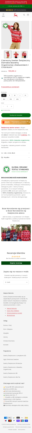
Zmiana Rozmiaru (9, 341)
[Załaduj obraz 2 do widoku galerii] (16, 54)
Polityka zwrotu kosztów (24, 424)
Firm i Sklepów (7, 329)
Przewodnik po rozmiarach (10, 87)
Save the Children (13, 311)
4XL (17, 99)
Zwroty (5, 337)
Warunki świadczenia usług (23, 427)
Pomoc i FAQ (7, 325)
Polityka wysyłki (12, 429)
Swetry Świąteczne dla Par (11, 377)
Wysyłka (6, 333)
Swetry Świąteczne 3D (10, 373)
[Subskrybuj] (27, 282)
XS (4, 95)
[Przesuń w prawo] (30, 55)
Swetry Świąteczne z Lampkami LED (14, 355)
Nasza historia (12, 308)
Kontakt (5, 345)
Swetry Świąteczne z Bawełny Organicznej (12, 368)
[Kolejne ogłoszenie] (29, 6)
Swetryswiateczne (11, 424)
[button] (3, 15)
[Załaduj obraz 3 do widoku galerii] (24, 54)
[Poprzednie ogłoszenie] (3, 6)
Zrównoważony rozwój (14, 313)
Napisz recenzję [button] (16, 263)
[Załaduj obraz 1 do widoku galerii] (7, 54)
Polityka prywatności (8, 427)
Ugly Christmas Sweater (11, 359)
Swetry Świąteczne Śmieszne (12, 363)
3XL (11, 99)
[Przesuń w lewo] (2, 55)
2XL (4, 99)
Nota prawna (21, 429)
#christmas (11, 315)
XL (25, 95)
